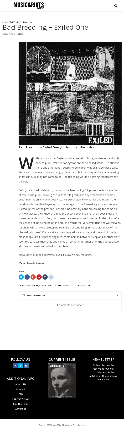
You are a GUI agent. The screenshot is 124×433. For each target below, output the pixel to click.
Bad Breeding (45, 285)
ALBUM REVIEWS (9, 22)
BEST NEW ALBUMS (25, 22)
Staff (20, 34)
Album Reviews (31, 285)
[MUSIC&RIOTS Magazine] (29, 5)
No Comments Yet (36, 295)
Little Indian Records (81, 285)
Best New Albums (61, 285)
